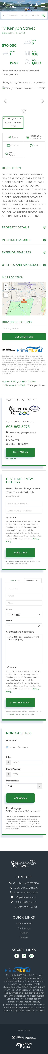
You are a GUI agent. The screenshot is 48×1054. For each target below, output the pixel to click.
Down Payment (13, 769)
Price (8, 757)
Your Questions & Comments (20, 632)
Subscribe (20, 552)
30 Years (13, 747)
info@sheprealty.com (26, 897)
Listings (15, 381)
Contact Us (20, 452)
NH (24, 381)
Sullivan (32, 381)
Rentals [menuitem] (24, 933)
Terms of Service (24, 714)
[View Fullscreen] (6, 295)
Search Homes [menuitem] (24, 923)
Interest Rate (12, 781)
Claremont (10, 385)
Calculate (20, 798)
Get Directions (24, 337)
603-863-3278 (18, 427)
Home (5, 381)
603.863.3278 (31, 5)
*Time (9, 620)
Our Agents (11, 459)
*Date (9, 609)
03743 (22, 385)
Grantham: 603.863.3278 (26, 883)
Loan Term (11, 740)
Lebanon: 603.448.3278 (26, 888)
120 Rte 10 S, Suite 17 (26, 904)
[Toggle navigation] (43, 5)
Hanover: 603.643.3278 (26, 892)
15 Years (24, 747)
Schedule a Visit (32, 581)
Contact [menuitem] (24, 938)
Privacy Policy (10, 714)
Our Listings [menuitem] (24, 928)
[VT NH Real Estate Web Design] (24, 1046)
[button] (43, 15)
